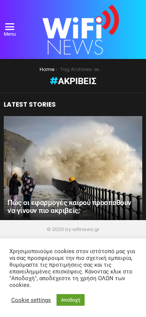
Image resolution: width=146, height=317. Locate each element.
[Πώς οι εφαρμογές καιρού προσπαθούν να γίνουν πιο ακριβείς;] (73, 168)
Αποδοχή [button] (70, 300)
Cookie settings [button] (31, 300)
